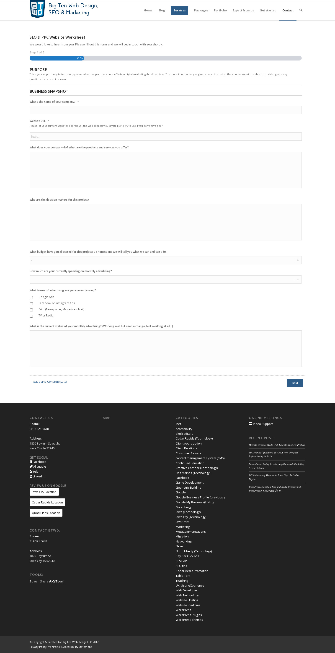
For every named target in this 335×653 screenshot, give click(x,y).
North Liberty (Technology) (194, 551)
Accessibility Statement (77, 646)
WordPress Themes (189, 620)
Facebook (39, 462)
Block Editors (184, 434)
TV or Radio (46, 315)
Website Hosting (187, 600)
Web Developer (186, 590)
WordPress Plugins (189, 615)
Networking (183, 541)
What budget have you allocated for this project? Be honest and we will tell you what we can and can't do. (98, 252)
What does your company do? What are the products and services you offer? (79, 147)
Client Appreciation (189, 443)
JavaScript (182, 522)
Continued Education (190, 463)
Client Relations (186, 448)
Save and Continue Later (50, 381)
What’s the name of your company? (54, 102)
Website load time (188, 605)
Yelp (35, 471)
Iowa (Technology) (188, 512)
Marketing (183, 527)
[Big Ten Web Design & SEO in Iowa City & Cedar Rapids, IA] (64, 10)
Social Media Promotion (192, 571)
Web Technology (187, 595)
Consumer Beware (188, 453)
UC (52, 581)
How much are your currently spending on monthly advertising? (71, 271)
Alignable (39, 466)
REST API (182, 561)
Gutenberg (183, 507)
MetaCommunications (191, 531)
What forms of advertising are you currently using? (63, 290)
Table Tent (183, 576)
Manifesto (54, 646)
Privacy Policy (38, 646)
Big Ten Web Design (74, 642)
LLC (89, 642)
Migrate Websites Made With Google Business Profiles (277, 444)
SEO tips (181, 566)
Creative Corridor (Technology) (197, 468)
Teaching (182, 581)
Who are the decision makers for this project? (59, 200)
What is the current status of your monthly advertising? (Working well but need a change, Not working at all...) (101, 326)
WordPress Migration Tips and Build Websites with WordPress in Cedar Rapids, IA (275, 488)
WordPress (183, 610)
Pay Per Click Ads (187, 556)
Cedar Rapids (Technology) (194, 438)
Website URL (39, 121)
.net (178, 424)
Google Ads (46, 297)
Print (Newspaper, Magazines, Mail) (61, 309)
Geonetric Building (188, 487)
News (179, 546)
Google (181, 492)
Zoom (60, 581)
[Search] (300, 10)
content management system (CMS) (200, 458)
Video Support (262, 424)
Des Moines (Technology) (193, 473)
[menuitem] (148, 10)
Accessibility (184, 429)
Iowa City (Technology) (191, 517)
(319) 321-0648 (39, 429)
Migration (182, 536)
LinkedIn (38, 476)
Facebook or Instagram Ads (57, 303)
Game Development (190, 482)
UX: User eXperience (190, 585)
